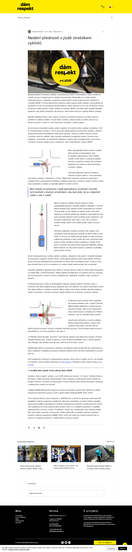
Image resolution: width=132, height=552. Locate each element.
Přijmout (122, 548)
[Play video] (66, 71)
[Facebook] (62, 542)
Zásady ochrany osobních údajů (18, 549)
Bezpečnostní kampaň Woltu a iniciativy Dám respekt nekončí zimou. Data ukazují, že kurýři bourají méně (99, 467)
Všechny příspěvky (24, 17)
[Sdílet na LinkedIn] (39, 428)
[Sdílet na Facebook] (29, 428)
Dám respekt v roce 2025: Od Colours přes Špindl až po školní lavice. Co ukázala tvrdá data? (66, 467)
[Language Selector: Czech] (111, 6)
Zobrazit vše (110, 441)
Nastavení (112, 548)
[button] (102, 6)
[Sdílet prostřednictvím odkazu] (44, 428)
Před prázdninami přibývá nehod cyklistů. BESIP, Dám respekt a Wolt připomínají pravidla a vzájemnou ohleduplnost (31, 467)
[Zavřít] (129, 548)
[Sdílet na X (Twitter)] (34, 428)
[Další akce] (103, 31)
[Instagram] (69, 542)
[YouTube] (66, 542)
